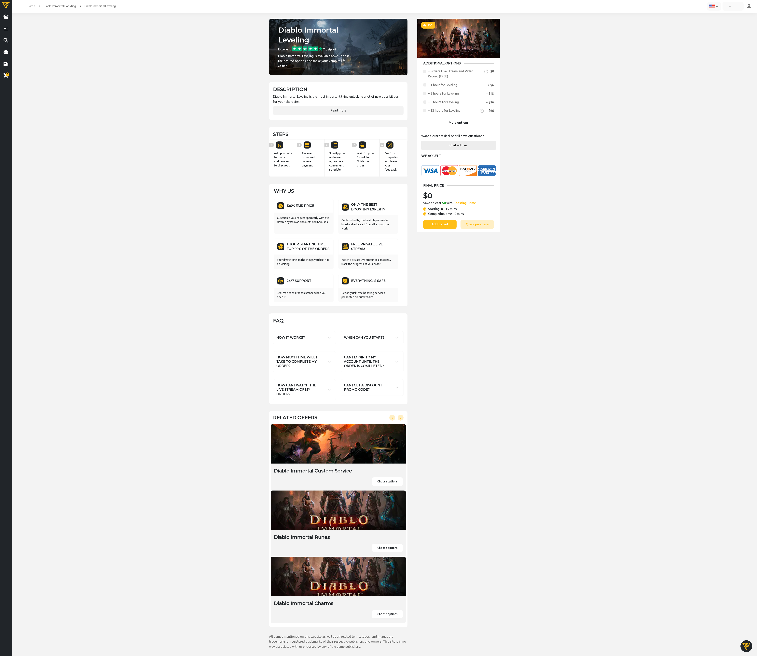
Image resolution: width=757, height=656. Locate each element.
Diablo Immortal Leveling (100, 6)
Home (31, 6)
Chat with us (458, 145)
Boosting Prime (464, 203)
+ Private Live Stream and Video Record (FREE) (450, 73)
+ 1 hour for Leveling (442, 85)
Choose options (387, 481)
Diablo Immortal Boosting (60, 6)
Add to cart (440, 224)
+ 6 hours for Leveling (443, 102)
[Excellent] (314, 48)
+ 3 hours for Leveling (443, 93)
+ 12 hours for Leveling (444, 110)
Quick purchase (477, 224)
